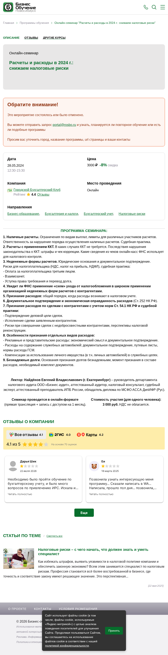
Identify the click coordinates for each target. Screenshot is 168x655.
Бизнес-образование (23, 214)
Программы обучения (34, 22)
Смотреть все (54, 536)
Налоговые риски (132, 214)
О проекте (17, 608)
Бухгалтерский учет (98, 214)
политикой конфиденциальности (67, 645)
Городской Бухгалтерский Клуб (37, 190)
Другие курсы (54, 37)
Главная (8, 22)
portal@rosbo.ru (64, 125)
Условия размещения (78, 608)
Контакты (42, 608)
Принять (114, 630)
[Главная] (19, 7)
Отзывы (31, 37)
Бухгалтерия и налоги (61, 214)
